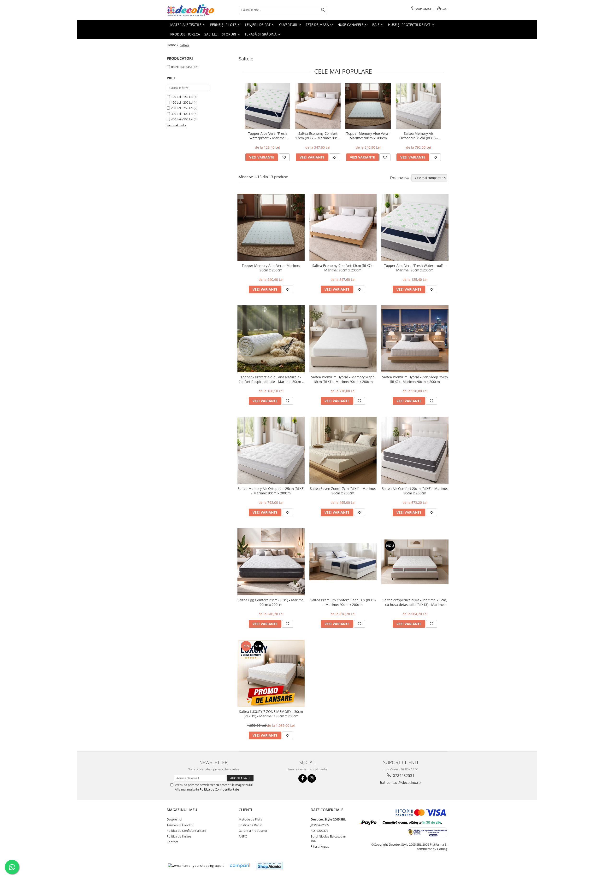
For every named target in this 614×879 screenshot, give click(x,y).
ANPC (243, 836)
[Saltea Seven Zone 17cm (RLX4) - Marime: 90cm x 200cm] (343, 450)
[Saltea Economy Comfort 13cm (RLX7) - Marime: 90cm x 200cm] (318, 106)
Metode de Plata (250, 819)
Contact (172, 842)
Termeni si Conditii (180, 825)
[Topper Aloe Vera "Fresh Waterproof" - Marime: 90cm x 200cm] (267, 106)
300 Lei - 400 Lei (182, 113)
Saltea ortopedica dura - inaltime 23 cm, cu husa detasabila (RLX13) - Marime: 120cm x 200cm (415, 602)
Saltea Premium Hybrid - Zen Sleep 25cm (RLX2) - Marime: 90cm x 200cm (415, 379)
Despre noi (174, 819)
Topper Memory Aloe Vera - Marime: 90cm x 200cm (368, 135)
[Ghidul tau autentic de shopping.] (239, 865)
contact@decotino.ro (403, 782)
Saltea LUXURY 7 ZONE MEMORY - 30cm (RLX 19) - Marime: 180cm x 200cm (271, 713)
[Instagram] (311, 778)
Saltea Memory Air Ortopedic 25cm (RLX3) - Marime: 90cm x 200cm (418, 135)
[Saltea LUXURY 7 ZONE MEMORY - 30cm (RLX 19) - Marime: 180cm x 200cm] (271, 673)
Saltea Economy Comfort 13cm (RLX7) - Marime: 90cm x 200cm (318, 135)
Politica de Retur (250, 825)
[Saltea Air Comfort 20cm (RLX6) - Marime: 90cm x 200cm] (415, 450)
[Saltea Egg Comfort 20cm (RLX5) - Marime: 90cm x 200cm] (271, 561)
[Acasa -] (191, 10)
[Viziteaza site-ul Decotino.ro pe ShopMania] (269, 865)
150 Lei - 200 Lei (182, 102)
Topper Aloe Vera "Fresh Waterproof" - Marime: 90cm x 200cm (267, 135)
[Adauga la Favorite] (284, 157)
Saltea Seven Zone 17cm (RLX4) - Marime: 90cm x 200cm (343, 490)
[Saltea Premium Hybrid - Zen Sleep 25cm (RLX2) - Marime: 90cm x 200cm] (415, 338)
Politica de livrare (179, 836)
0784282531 (403, 775)
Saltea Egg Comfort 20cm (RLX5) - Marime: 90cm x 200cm (271, 602)
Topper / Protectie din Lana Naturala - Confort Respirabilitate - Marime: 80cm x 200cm (271, 379)
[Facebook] (302, 778)
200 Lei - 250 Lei (182, 108)
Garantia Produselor (253, 830)
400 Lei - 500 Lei (182, 119)
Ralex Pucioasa (181, 66)
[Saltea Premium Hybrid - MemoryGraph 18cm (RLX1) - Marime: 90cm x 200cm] (343, 338)
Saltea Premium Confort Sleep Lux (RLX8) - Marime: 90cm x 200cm (343, 602)
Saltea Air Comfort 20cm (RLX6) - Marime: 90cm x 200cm (415, 490)
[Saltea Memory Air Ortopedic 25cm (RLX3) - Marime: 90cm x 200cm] (418, 106)
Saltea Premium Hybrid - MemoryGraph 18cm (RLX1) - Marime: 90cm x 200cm (343, 379)
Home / (173, 45)
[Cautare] (323, 10)
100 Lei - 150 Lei (182, 96)
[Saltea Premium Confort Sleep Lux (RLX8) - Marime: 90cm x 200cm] (343, 561)
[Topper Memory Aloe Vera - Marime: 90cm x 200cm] (368, 106)
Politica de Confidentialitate (219, 789)
